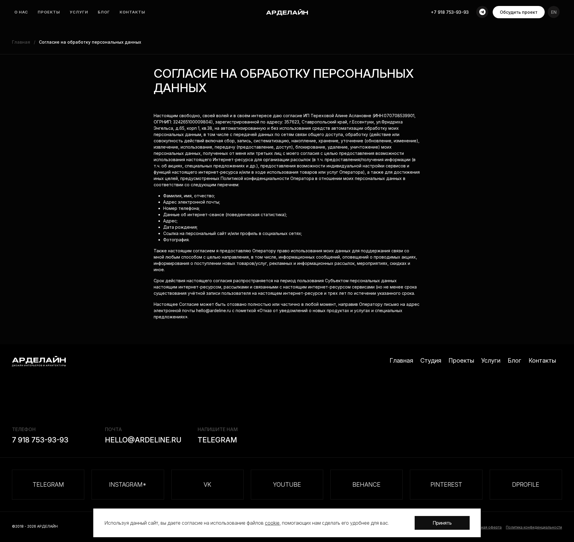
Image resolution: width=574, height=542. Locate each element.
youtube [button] (287, 484)
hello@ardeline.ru (143, 440)
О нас (21, 12)
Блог (104, 12)
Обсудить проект (519, 12)
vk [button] (207, 484)
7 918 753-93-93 (40, 440)
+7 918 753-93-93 (450, 12)
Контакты (132, 12)
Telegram (217, 440)
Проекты (49, 12)
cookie (272, 523)
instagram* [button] (127, 484)
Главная (401, 360)
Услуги (79, 12)
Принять (442, 523)
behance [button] (366, 484)
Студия (430, 360)
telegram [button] (48, 484)
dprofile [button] (525, 484)
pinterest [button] (446, 484)
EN (554, 12)
